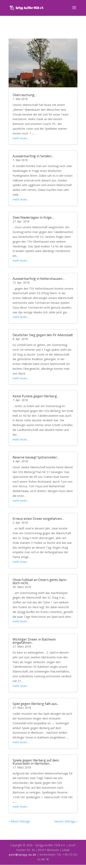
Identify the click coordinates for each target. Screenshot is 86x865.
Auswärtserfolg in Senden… (33, 156)
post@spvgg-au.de (22, 854)
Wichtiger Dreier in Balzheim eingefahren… (34, 641)
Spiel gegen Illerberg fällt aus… (36, 704)
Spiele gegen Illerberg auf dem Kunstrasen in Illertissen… (36, 762)
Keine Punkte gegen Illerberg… (36, 396)
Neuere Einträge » (65, 821)
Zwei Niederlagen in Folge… (33, 217)
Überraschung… (25, 95)
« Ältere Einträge (19, 821)
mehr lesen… (21, 138)
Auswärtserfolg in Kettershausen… (39, 278)
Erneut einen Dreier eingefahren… (38, 518)
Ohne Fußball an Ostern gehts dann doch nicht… (39, 581)
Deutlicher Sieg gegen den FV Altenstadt (43, 335)
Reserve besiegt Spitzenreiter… (36, 457)
